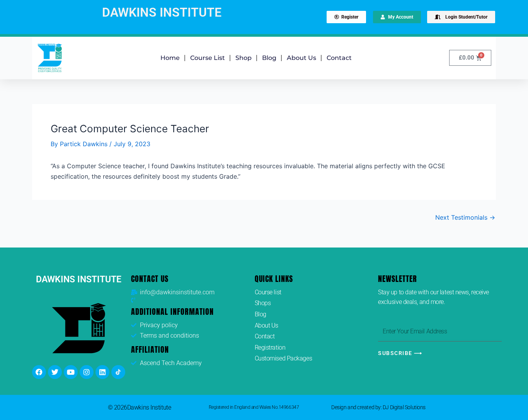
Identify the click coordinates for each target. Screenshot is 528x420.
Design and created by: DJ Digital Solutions (378, 407)
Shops (263, 303)
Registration (270, 347)
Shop (243, 57)
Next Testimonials (465, 217)
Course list (207, 57)
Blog (269, 57)
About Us (301, 57)
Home (170, 57)
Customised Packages (283, 358)
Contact (339, 57)
